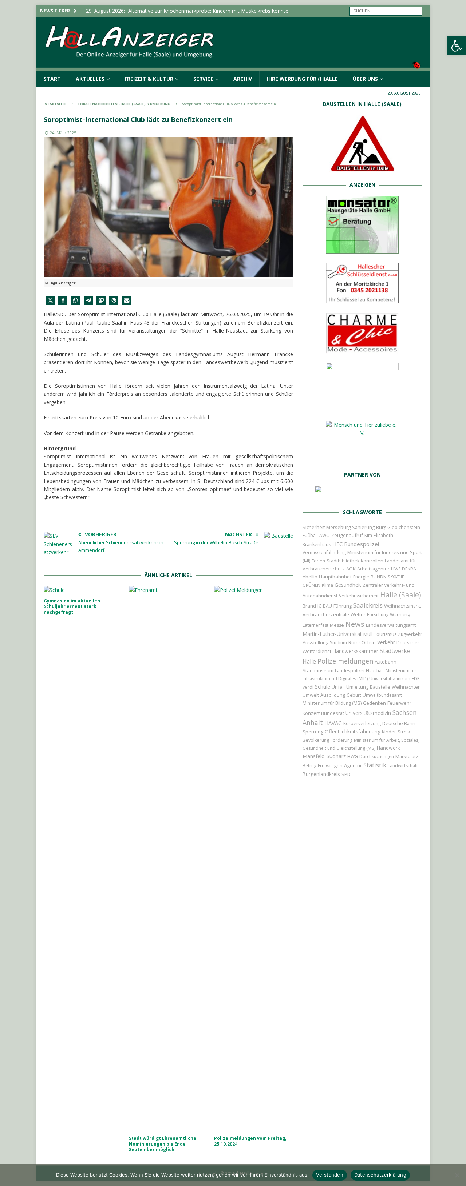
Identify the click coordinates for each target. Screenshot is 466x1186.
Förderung (341, 740)
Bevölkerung (316, 740)
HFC (337, 544)
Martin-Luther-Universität (332, 633)
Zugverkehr (410, 634)
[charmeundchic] (362, 349)
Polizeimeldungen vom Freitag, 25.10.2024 (250, 1141)
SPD (346, 774)
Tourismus (385, 634)
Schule (322, 686)
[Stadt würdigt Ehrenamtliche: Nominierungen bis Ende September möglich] (168, 859)
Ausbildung (332, 695)
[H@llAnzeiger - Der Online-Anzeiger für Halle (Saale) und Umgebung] (233, 66)
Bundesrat (332, 713)
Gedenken (374, 703)
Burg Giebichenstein (398, 527)
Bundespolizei (361, 544)
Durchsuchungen (376, 756)
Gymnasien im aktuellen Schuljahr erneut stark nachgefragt (72, 606)
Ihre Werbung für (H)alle (302, 78)
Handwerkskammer (355, 651)
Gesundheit (348, 584)
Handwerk (388, 747)
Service (203, 78)
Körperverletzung (362, 723)
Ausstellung (315, 642)
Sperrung (313, 731)
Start (52, 78)
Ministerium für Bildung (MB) (332, 703)
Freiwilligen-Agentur (340, 765)
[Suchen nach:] (386, 10)
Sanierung (363, 527)
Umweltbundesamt (382, 695)
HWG (352, 756)
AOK (351, 568)
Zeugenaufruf (347, 535)
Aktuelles (90, 78)
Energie (361, 577)
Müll (367, 634)
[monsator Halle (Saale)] (362, 249)
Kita (368, 535)
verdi (308, 687)
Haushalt (375, 671)
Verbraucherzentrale (326, 614)
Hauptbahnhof (335, 576)
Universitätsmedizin (368, 712)
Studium (338, 643)
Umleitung (357, 687)
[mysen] (362, 407)
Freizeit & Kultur (149, 78)
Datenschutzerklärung (380, 1175)
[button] (456, 45)
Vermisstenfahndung (324, 552)
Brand (309, 605)
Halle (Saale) (400, 595)
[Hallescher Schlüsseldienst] (362, 298)
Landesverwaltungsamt (391, 625)
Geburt (354, 695)
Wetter (358, 614)
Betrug (309, 766)
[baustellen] (362, 167)
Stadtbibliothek (343, 561)
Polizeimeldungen (345, 660)
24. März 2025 (63, 132)
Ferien (318, 561)
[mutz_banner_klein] (362, 494)
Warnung (400, 615)
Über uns (365, 78)
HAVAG (333, 723)
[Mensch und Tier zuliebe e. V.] (362, 457)
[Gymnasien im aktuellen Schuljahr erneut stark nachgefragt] (83, 590)
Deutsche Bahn (398, 723)
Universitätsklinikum (389, 679)
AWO (324, 535)
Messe (337, 625)
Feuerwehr (399, 703)
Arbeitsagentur (373, 569)
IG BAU (324, 606)
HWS (395, 569)
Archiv (242, 78)
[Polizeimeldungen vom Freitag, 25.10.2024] (253, 859)
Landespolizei (349, 671)
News (354, 624)
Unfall (338, 687)
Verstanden (329, 1175)
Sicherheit (314, 527)
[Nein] (457, 1175)
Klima (327, 585)
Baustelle (380, 687)
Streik (404, 732)
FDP (416, 679)
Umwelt (311, 695)
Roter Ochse (362, 642)
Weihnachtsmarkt (402, 606)
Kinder (389, 731)
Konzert (311, 713)
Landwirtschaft (403, 766)
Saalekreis (368, 605)
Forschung (377, 615)
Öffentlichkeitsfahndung (352, 731)
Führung (342, 605)
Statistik (374, 765)
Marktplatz (406, 756)
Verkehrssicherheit (359, 596)
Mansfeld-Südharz (324, 756)
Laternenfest (315, 625)
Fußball (310, 535)
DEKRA (409, 569)
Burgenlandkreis (321, 774)
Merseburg (338, 527)
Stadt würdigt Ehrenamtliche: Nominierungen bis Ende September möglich (163, 1144)
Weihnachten (406, 687)
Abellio (310, 576)
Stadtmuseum (318, 670)
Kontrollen (372, 561)
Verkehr (386, 642)
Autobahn (385, 661)
